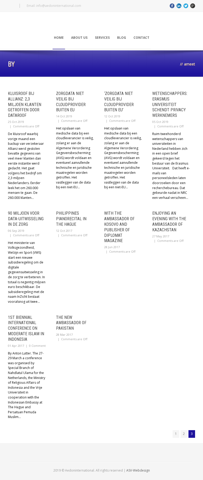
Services (102, 37)
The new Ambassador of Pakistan (71, 323)
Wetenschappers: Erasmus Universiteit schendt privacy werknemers (169, 104)
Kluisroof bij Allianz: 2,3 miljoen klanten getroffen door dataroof (24, 104)
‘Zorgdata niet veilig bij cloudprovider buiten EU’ (119, 101)
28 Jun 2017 (112, 247)
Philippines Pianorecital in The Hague (71, 219)
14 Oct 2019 (64, 116)
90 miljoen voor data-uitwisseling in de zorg (26, 219)
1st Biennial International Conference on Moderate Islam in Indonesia (26, 328)
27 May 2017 (160, 236)
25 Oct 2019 (16, 122)
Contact (141, 37)
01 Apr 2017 (16, 346)
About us (79, 37)
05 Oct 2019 (160, 122)
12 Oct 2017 (64, 231)
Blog (121, 37)
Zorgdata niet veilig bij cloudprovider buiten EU (71, 101)
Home (59, 37)
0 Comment (37, 346)
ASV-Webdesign (138, 470)
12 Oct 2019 (112, 116)
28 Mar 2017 (64, 335)
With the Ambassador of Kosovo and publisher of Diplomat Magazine (119, 227)
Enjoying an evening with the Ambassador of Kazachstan (169, 221)
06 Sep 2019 (16, 231)
